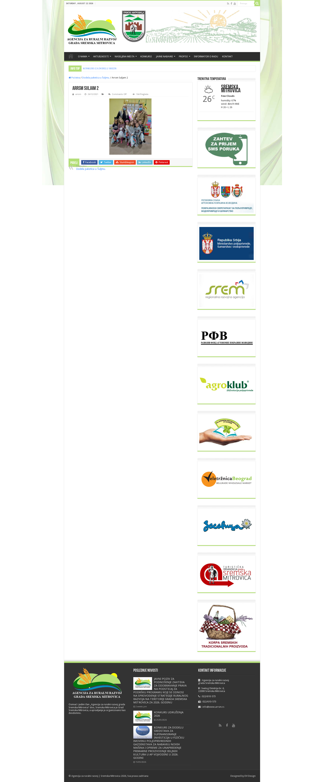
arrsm (78, 94)
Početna (75, 77)
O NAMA (82, 56)
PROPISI (183, 56)
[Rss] (228, 3)
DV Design (250, 776)
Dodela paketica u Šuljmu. (96, 77)
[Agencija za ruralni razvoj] (92, 29)
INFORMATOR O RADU (206, 56)
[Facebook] (231, 3)
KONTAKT (227, 56)
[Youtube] (234, 3)
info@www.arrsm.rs (213, 706)
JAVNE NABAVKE (164, 56)
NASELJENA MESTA (124, 56)
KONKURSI (146, 56)
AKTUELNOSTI (101, 56)
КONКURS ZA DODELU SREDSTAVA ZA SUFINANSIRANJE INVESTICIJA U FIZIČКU (127, 68)
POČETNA (71, 56)
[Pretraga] (257, 3)
